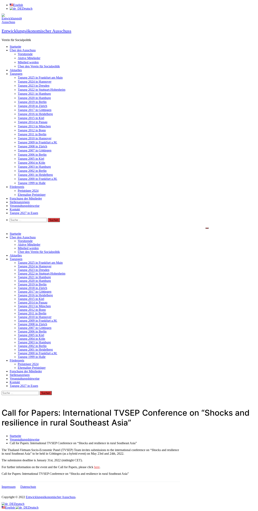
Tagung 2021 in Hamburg (34, 93)
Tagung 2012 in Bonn (32, 130)
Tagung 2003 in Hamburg (34, 166)
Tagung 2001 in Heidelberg (35, 174)
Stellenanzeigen (20, 202)
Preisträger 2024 (28, 190)
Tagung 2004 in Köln (31, 162)
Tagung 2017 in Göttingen (34, 110)
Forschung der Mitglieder (26, 198)
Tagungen (16, 73)
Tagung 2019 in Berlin (32, 102)
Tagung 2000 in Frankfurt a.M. (37, 178)
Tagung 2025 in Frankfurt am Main (40, 77)
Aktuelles (16, 70)
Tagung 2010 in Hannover (34, 138)
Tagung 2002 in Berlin (32, 170)
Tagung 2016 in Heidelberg (35, 114)
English (10, 507)
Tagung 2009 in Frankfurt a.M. (37, 142)
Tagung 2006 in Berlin (32, 154)
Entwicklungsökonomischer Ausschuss (36, 30)
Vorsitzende (25, 54)
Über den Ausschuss (23, 50)
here (97, 467)
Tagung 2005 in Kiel (31, 158)
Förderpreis (17, 187)
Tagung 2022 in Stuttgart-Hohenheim (41, 89)
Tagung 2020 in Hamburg (34, 98)
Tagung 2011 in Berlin (32, 134)
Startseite (15, 46)
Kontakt (15, 209)
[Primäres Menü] (207, 228)
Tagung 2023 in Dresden (33, 85)
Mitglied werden (28, 62)
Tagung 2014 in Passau (32, 122)
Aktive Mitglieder (29, 58)
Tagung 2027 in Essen (24, 213)
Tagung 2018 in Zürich (32, 106)
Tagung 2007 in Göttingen (34, 150)
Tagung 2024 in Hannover (34, 81)
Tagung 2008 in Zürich (32, 146)
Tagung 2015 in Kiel (31, 118)
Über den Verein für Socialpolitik (39, 66)
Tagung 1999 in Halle (32, 183)
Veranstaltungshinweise (25, 205)
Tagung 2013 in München (34, 126)
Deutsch (19, 504)
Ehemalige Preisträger (32, 194)
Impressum (9, 486)
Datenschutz (28, 486)
